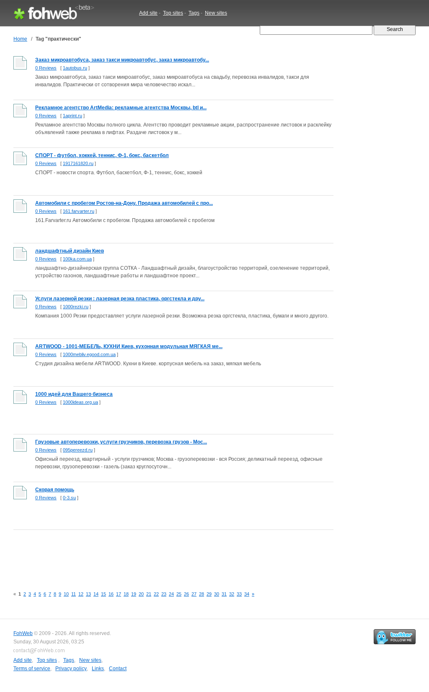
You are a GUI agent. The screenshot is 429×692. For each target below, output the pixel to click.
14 (95, 593)
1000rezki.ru (75, 306)
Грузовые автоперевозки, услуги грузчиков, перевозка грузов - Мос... (121, 442)
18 (126, 593)
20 (141, 593)
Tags (194, 13)
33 (239, 593)
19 (133, 593)
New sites (216, 13)
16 (111, 593)
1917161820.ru (78, 163)
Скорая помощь (54, 490)
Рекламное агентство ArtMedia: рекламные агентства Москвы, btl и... (121, 108)
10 (66, 593)
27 (193, 593)
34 (246, 593)
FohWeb (23, 633)
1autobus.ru (75, 67)
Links (98, 668)
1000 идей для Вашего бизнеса (74, 394)
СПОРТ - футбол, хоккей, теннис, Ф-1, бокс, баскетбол (102, 155)
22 (156, 593)
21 (148, 593)
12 (80, 593)
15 (103, 593)
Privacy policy (71, 668)
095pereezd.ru (78, 449)
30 (216, 593)
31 (224, 593)
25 (178, 593)
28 (201, 593)
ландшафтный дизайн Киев (69, 251)
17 (118, 593)
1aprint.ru (72, 115)
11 (73, 593)
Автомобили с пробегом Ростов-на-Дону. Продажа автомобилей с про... (124, 203)
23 (163, 593)
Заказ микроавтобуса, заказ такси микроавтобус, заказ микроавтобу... (122, 60)
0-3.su (69, 497)
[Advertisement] (165, 554)
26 (186, 593)
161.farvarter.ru (78, 211)
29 (209, 593)
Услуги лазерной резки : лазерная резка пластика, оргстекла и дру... (119, 299)
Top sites (173, 13)
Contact (118, 668)
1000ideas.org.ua (80, 402)
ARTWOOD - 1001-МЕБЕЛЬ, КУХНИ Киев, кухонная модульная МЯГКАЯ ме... (128, 346)
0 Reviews (46, 67)
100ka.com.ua (77, 258)
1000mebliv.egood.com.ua (89, 354)
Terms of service (31, 668)
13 (88, 593)
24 (171, 593)
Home (20, 39)
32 (231, 593)
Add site (148, 13)
